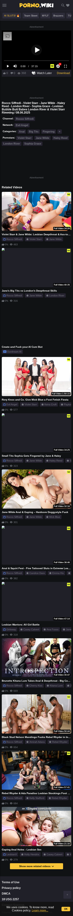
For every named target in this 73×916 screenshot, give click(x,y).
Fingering (49, 131)
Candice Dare (37, 573)
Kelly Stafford (36, 798)
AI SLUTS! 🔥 (11, 15)
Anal (22, 131)
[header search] (63, 5)
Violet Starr (25, 137)
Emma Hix (58, 573)
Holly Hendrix (31, 854)
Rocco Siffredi (25, 118)
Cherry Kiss (35, 685)
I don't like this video (11, 73)
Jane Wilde (42, 137)
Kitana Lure (56, 685)
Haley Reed (61, 137)
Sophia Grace (32, 143)
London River (11, 143)
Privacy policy (11, 887)
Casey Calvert (31, 629)
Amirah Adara (37, 741)
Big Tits (33, 131)
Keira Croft (50, 404)
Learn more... (40, 910)
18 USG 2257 (10, 899)
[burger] (4, 5)
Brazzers (58, 15)
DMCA (6, 893)
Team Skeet (30, 15)
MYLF (45, 15)
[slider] (36, 60)
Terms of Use (10, 882)
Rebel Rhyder (60, 741)
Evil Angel (22, 125)
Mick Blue (54, 516)
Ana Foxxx (52, 629)
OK (66, 909)
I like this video (4, 73)
